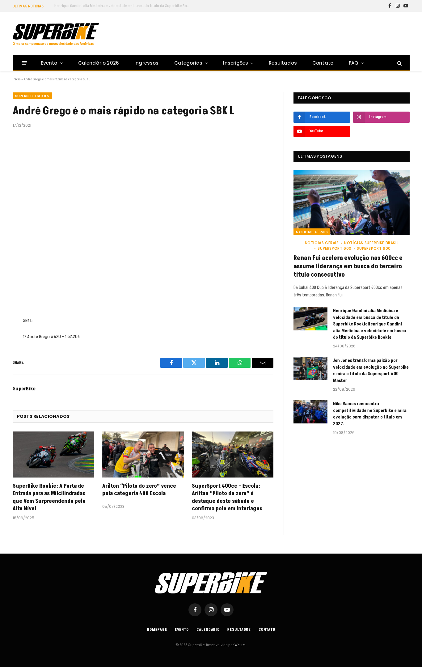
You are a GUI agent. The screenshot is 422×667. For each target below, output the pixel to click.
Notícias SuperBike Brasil (371, 242)
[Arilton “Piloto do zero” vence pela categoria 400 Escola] (143, 454)
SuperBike (24, 389)
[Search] (399, 63)
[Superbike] (56, 34)
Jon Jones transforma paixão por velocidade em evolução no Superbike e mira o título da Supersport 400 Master (371, 370)
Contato (322, 63)
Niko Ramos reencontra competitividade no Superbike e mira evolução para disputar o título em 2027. (370, 414)
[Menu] (24, 62)
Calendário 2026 (98, 63)
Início (16, 79)
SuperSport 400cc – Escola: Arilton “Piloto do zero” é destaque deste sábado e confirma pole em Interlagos (227, 497)
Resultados (283, 63)
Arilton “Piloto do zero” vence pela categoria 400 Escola (139, 489)
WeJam (240, 645)
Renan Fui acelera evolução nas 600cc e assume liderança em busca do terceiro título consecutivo (348, 266)
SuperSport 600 (334, 248)
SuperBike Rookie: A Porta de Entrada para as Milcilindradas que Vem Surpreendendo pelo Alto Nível (49, 497)
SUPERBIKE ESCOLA (32, 95)
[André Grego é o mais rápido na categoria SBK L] (143, 221)
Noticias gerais (312, 231)
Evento (49, 63)
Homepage (157, 629)
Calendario (208, 629)
